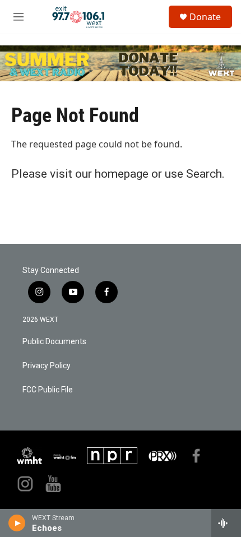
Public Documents (54, 341)
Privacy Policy (46, 366)
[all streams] (226, 523)
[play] (17, 523)
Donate (205, 17)
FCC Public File (47, 390)
